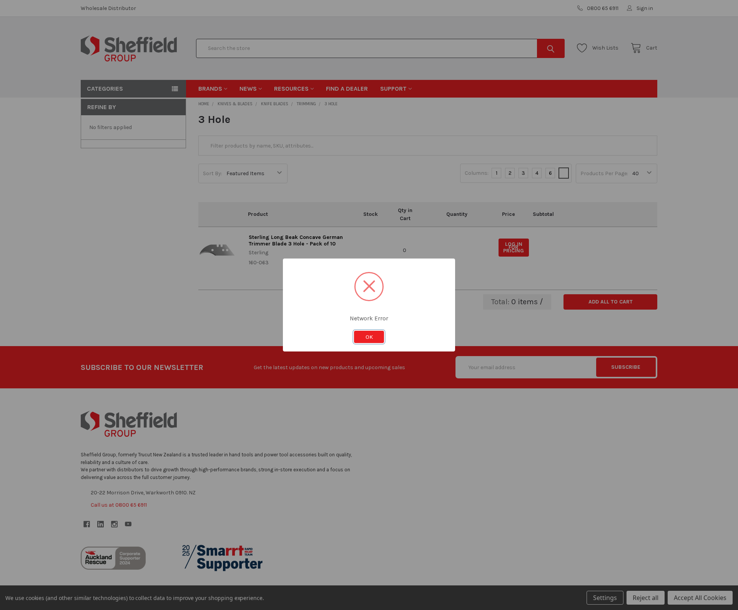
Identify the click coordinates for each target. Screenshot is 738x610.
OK (369, 336)
